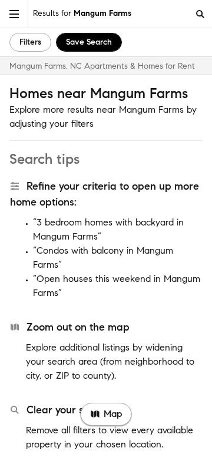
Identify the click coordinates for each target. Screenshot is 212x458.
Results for (82, 13)
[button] (14, 14)
